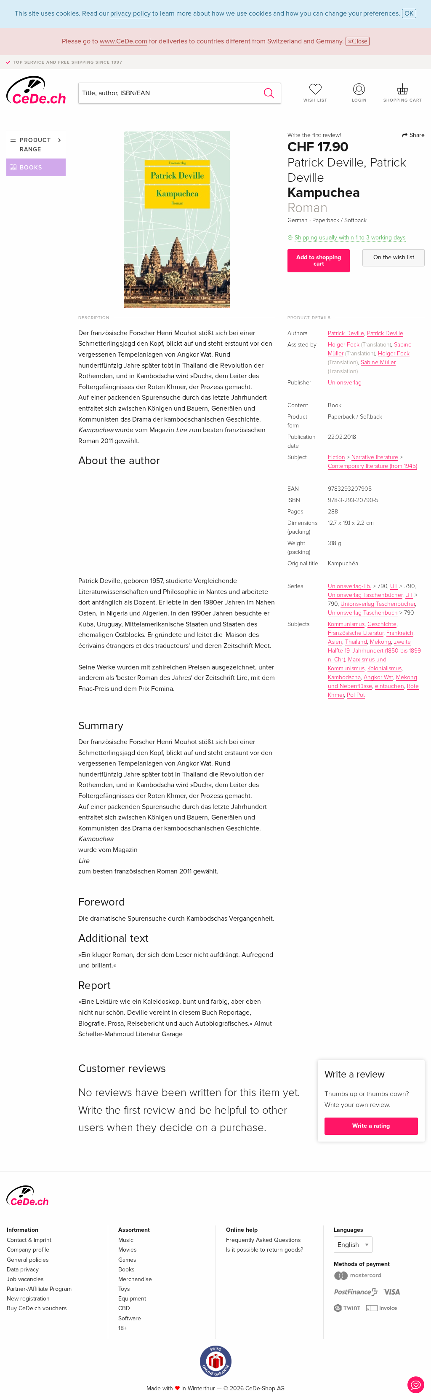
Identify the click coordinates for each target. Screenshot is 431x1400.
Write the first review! (314, 135)
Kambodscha (344, 677)
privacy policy (130, 13)
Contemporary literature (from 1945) (372, 466)
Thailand (356, 642)
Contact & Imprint (29, 1240)
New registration (28, 1298)
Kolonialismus (384, 669)
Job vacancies (25, 1279)
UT (394, 586)
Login (359, 100)
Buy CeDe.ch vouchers (37, 1308)
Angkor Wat (378, 677)
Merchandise (135, 1279)
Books (31, 167)
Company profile (28, 1249)
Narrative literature (374, 457)
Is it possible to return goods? (264, 1249)
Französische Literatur (355, 633)
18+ (122, 1328)
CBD (124, 1308)
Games (127, 1259)
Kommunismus (346, 624)
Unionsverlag (345, 383)
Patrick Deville (346, 333)
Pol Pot (356, 695)
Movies (127, 1249)
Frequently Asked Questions (263, 1240)
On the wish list (393, 257)
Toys (124, 1289)
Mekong (380, 642)
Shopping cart (402, 100)
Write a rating (371, 1125)
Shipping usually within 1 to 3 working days (350, 237)
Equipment (132, 1298)
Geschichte (381, 624)
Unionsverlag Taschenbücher (365, 595)
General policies (28, 1259)
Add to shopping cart (318, 260)
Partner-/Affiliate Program (39, 1289)
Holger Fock (343, 345)
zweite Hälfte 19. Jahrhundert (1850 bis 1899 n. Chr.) (374, 651)
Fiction (336, 457)
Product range (35, 145)
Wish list (315, 100)
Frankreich (399, 633)
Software (129, 1318)
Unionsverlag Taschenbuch (363, 613)
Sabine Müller (378, 362)
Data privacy (23, 1269)
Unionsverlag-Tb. (349, 586)
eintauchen (389, 686)
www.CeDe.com (123, 41)
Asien (335, 642)
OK (409, 13)
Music (125, 1240)
